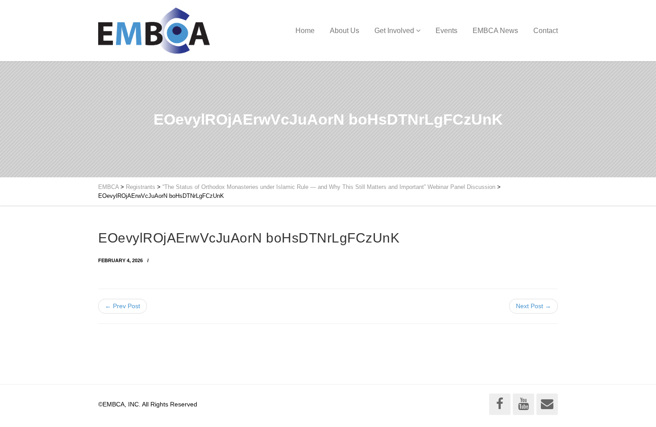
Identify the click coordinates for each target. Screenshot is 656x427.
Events (446, 30)
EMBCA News (495, 30)
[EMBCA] (154, 31)
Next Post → (533, 306)
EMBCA (108, 187)
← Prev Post (122, 306)
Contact (545, 30)
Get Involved (394, 30)
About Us (344, 30)
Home (305, 30)
